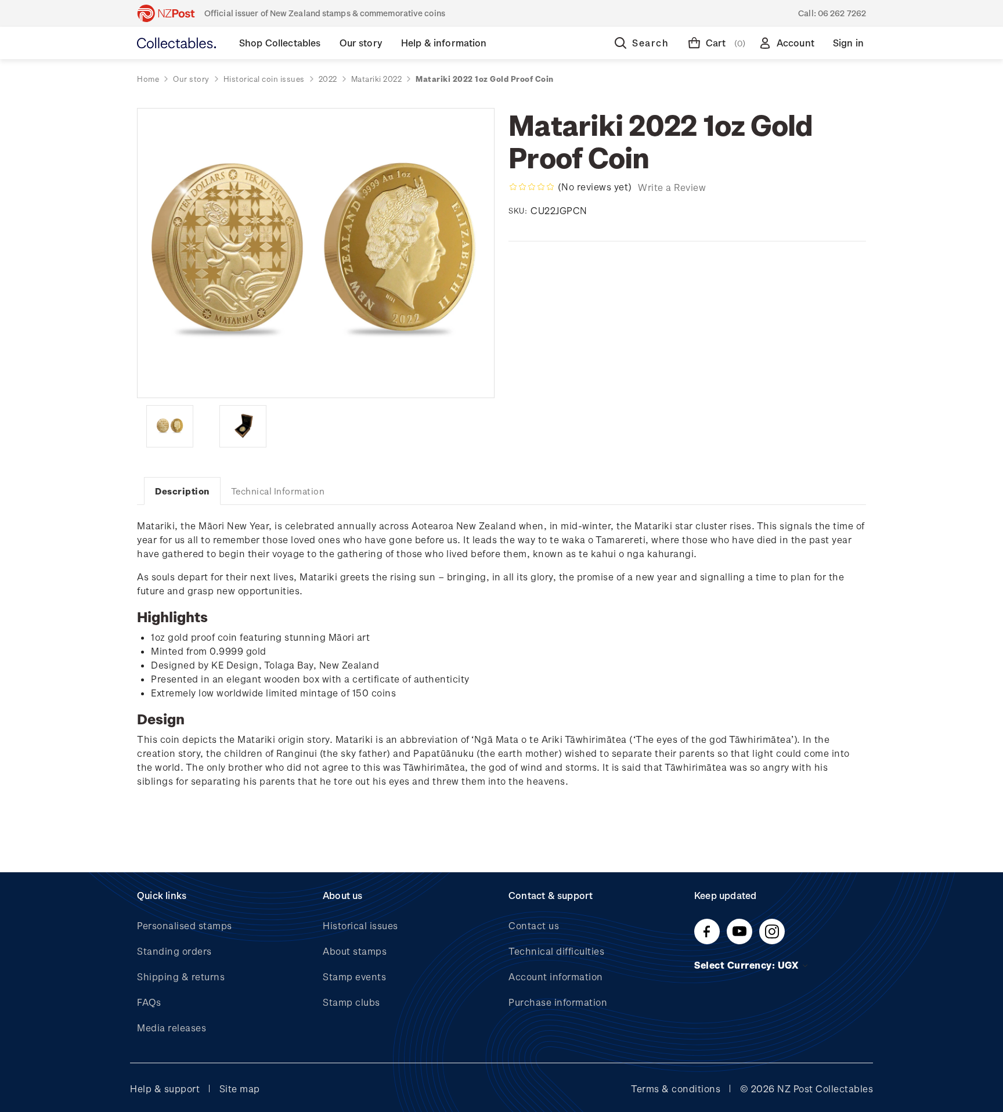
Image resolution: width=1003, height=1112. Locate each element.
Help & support (165, 1088)
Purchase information (557, 1002)
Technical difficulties (556, 950)
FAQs (149, 1002)
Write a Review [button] (672, 187)
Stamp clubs (351, 1002)
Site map (239, 1088)
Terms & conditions (675, 1088)
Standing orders (174, 950)
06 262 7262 (842, 13)
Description (182, 491)
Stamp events (354, 976)
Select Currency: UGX (747, 964)
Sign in (848, 42)
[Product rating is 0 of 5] (531, 187)
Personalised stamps (184, 925)
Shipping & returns (181, 976)
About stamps (355, 950)
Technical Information (278, 491)
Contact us (533, 925)
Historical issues (360, 925)
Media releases (171, 1027)
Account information (555, 976)
